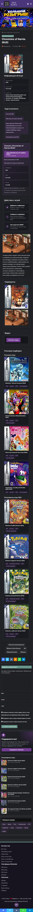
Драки (9, 824)
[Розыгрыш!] (16, 18)
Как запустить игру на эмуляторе (14, 163)
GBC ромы (4, 872)
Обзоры (3, 880)
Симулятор (5, 827)
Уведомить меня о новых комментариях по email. (17, 718)
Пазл (15, 824)
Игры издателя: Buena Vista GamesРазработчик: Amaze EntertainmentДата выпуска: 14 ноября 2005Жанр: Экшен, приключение (15, 128)
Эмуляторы (4, 883)
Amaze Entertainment (16, 645)
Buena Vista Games (14, 648)
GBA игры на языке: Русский (14, 118)
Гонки (4, 824)
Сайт (2, 706)
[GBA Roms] (10, 3)
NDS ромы (4, 869)
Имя (3, 693)
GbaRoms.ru (15, 898)
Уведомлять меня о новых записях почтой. (15, 721)
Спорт (12, 827)
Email (3, 699)
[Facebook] (3, 659)
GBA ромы (4, 867)
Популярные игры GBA (12, 137)
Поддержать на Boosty (17, 749)
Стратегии (19, 827)
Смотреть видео (13, 340)
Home (4, 32)
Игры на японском (6, 861)
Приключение (12, 652)
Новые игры (4, 854)
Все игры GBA (10, 114)
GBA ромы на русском (13, 32)
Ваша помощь (5, 888)
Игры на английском (7, 859)
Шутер (26, 827)
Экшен (23, 652)
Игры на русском (6, 856)
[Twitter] (7, 659)
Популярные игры (6, 851)
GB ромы (4, 874)
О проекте (4, 885)
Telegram (3, 890)
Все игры (4, 849)
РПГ (29, 824)
